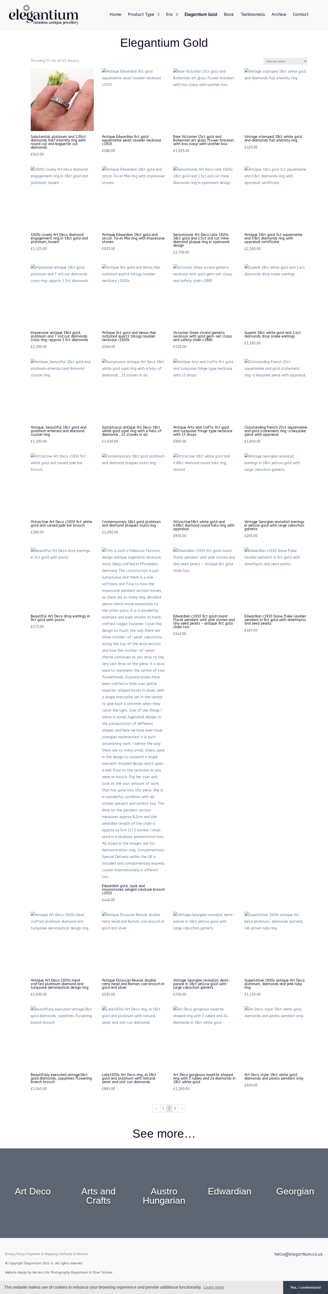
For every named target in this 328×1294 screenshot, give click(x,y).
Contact (301, 15)
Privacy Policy (15, 1254)
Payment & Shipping (42, 1254)
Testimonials (253, 15)
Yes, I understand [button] (305, 1287)
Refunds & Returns (74, 1254)
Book (229, 15)
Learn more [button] (213, 1287)
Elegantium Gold (200, 15)
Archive (279, 15)
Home (115, 15)
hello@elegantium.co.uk (298, 1254)
